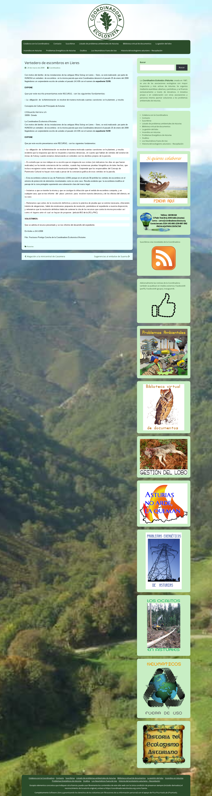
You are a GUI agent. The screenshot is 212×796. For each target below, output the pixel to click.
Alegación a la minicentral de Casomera (45, 256)
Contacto (57, 43)
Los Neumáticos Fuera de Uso (104, 50)
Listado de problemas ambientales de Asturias (99, 43)
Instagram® (169, 288)
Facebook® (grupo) (154, 288)
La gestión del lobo (163, 43)
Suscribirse (70, 43)
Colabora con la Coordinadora (36, 43)
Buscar (143, 62)
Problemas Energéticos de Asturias (61, 50)
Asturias (30, 246)
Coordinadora (54, 68)
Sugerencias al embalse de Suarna (111, 256)
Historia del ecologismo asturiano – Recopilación (141, 50)
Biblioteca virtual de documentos (137, 43)
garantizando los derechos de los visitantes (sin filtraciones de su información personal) (100, 792)
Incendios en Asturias (33, 50)
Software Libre (55, 792)
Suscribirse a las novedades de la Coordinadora (160, 242)
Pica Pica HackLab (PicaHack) (164, 792)
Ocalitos (83, 50)
